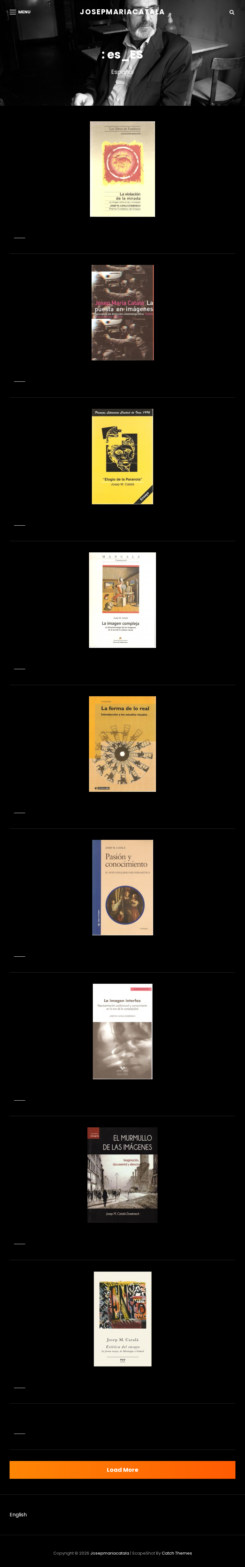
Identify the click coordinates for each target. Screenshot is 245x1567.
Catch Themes (177, 1553)
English (18, 1514)
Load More (122, 1470)
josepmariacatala (122, 12)
